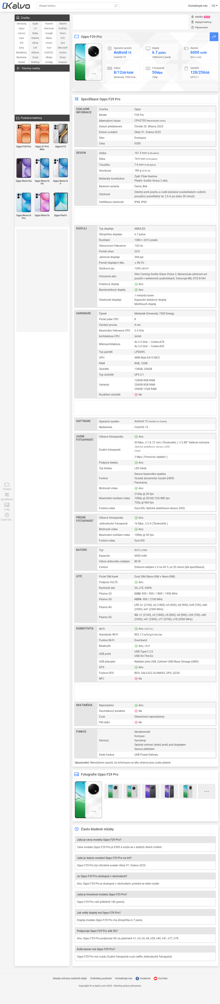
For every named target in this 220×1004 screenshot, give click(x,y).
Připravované (201, 27)
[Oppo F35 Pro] (24, 134)
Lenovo (21, 33)
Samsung (21, 23)
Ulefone (35, 52)
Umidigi (49, 62)
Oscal (35, 57)
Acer (49, 47)
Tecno (63, 33)
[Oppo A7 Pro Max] (42, 134)
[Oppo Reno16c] (24, 168)
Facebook (144, 978)
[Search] (115, 5)
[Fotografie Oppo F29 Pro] (88, 62)
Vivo (62, 42)
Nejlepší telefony (203, 22)
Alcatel (21, 62)
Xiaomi (62, 23)
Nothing (35, 62)
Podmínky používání (101, 978)
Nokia (35, 33)
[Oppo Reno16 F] (60, 168)
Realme (35, 38)
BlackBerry (21, 52)
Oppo (21, 28)
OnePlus (62, 28)
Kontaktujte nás (197, 5)
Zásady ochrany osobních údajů (70, 978)
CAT (35, 47)
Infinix (35, 42)
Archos (62, 52)
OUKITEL (48, 52)
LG (35, 28)
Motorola (49, 28)
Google (49, 33)
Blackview (21, 57)
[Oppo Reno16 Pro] (24, 203)
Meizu (49, 38)
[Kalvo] (16, 5)
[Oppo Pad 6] (60, 202)
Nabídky (202, 16)
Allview (49, 57)
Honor (49, 42)
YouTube (162, 978)
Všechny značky (31, 68)
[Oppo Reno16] (42, 202)
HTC (62, 38)
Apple (35, 23)
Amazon (62, 62)
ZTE (22, 42)
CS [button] (214, 5)
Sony (21, 47)
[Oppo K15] (60, 134)
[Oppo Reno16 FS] (42, 168)
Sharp (63, 57)
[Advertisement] (130, 22)
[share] (214, 36)
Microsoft (63, 47)
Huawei (49, 23)
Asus (21, 38)
